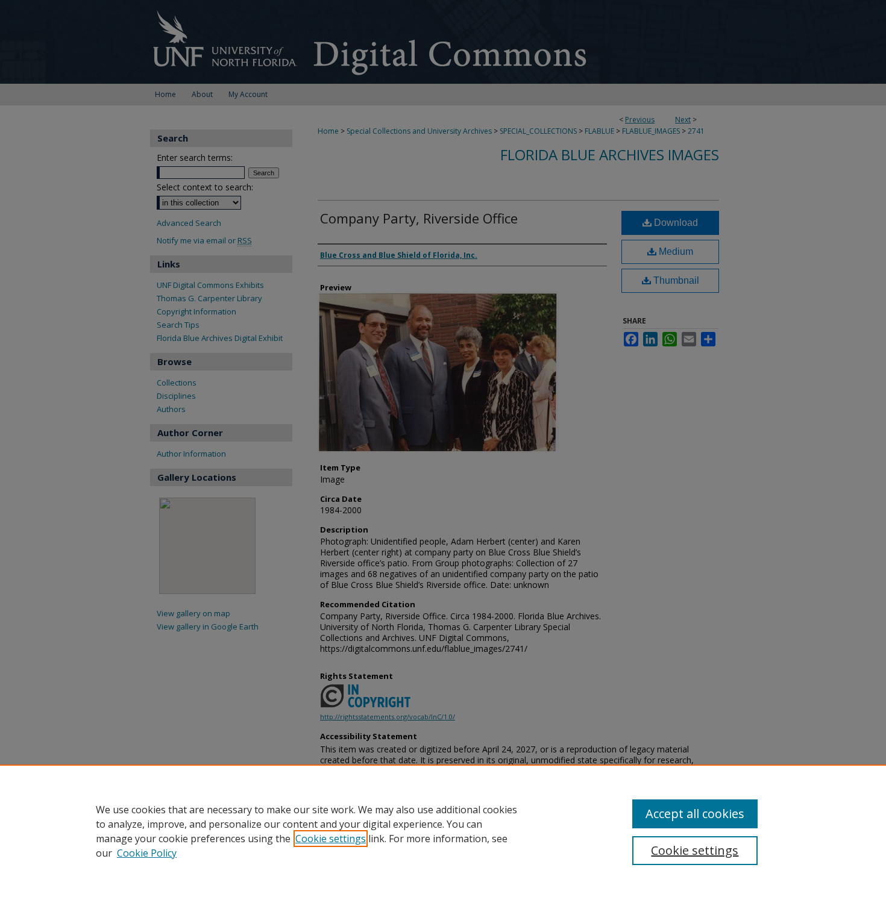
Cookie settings (330, 838)
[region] (443, 830)
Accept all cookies (695, 813)
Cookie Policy (147, 853)
